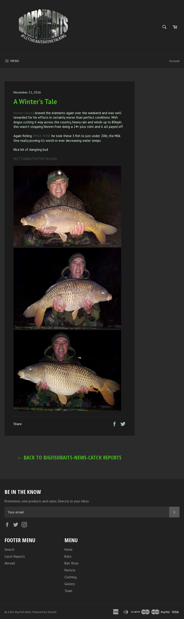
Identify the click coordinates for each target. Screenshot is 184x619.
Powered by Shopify (44, 612)
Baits (68, 556)
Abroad (9, 563)
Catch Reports (14, 556)
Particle (69, 570)
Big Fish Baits (23, 612)
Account (174, 61)
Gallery (69, 584)
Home (68, 549)
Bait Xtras (71, 563)
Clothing (70, 577)
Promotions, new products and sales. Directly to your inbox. (47, 501)
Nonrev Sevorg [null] (23, 113)
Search (9, 549)
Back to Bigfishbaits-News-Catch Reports (71, 457)
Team (68, 591)
